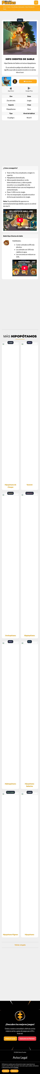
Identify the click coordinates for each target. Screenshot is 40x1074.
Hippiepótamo (29, 635)
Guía (9, 7)
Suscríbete (28, 81)
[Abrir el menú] (36, 2)
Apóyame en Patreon (27, 1039)
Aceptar (6, 1071)
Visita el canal (10, 1039)
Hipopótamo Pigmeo (10, 935)
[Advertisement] (20, 143)
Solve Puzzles (22, 1052)
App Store (11, 91)
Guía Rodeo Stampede (17, 7)
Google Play (29, 91)
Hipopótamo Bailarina (29, 785)
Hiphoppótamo (10, 784)
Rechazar (14, 1071)
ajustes (16, 1067)
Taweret (29, 485)
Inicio (4, 7)
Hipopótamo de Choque (10, 486)
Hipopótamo (29, 935)
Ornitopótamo (10, 635)
